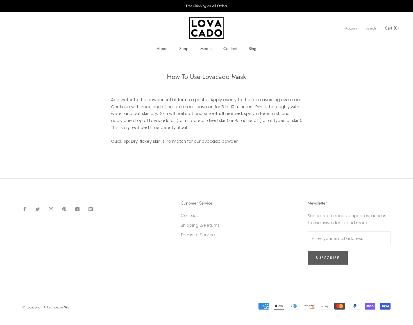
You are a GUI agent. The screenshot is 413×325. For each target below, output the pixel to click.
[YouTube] (77, 208)
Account (351, 28)
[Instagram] (51, 208)
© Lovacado (31, 307)
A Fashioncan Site (56, 307)
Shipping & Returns (200, 225)
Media (206, 49)
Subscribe (328, 257)
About (161, 49)
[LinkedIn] (90, 208)
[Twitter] (38, 208)
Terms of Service (198, 235)
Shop (184, 49)
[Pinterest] (64, 208)
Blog (253, 49)
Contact (230, 49)
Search (371, 28)
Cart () (392, 28)
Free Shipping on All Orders (206, 5)
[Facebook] (24, 208)
